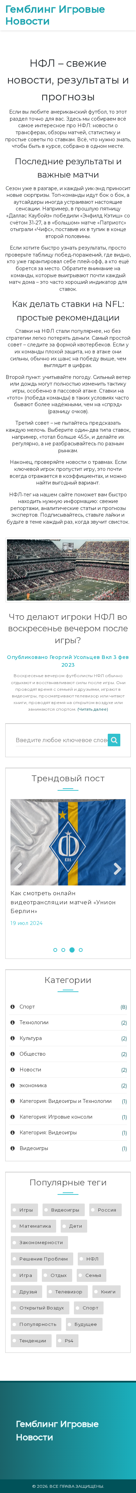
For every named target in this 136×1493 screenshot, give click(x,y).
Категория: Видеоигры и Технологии (66, 1101)
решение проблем (44, 1259)
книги (108, 1291)
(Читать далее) (92, 709)
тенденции (33, 1340)
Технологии (34, 1022)
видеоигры (65, 1210)
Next (115, 869)
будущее (86, 1324)
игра (26, 1275)
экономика (33, 1085)
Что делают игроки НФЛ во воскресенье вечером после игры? (68, 628)
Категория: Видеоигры (48, 1132)
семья (93, 1275)
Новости (30, 1070)
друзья (28, 1291)
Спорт (27, 1007)
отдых (59, 1275)
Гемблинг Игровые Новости (55, 15)
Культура (31, 1038)
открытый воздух (42, 1308)
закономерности (41, 1242)
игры (26, 1210)
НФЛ (92, 1259)
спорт (91, 1308)
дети (75, 1226)
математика (35, 1226)
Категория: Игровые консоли (56, 1117)
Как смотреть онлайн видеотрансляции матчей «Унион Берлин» (63, 902)
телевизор (69, 1291)
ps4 (69, 1340)
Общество (33, 1054)
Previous (21, 869)
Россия (107, 1210)
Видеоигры (34, 1148)
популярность (38, 1324)
